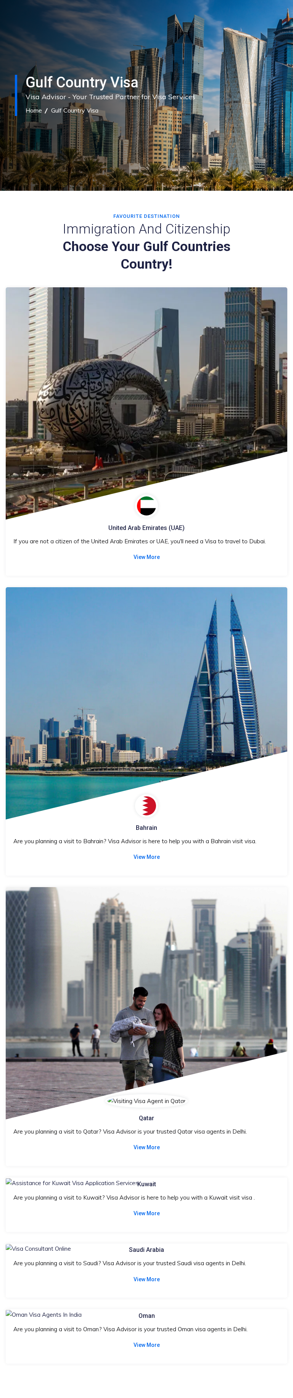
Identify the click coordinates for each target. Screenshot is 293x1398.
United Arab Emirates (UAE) (146, 527)
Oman (146, 1315)
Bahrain (146, 827)
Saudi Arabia (146, 1249)
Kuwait (146, 1184)
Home (34, 110)
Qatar (146, 1118)
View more (147, 557)
